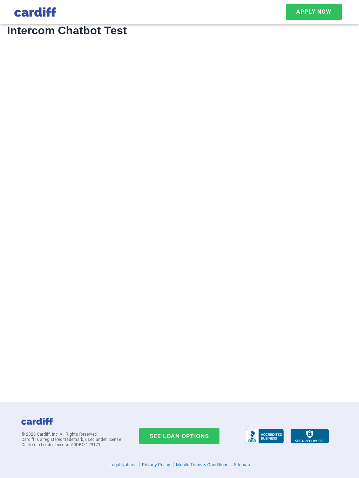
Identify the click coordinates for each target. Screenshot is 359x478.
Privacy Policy (156, 464)
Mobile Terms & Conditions (202, 464)
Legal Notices (122, 464)
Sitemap (242, 464)
